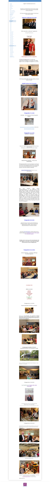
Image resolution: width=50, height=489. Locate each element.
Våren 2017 (11, 35)
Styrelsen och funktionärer (11, 14)
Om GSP (11, 7)
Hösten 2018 (11, 31)
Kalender (11, 4)
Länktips (11, 19)
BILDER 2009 (11, 52)
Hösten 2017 (11, 34)
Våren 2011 (11, 49)
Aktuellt (11, 3)
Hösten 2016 (11, 36)
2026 (10, 22)
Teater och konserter (12, 11)
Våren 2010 (11, 50)
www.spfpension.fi (25, 486)
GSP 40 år (11, 53)
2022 (10, 27)
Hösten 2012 (12, 45)
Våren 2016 (11, 37)
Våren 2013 (11, 44)
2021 (10, 28)
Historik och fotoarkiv (11, 21)
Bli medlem (11, 8)
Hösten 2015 (11, 38)
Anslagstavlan (11, 18)
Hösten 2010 (11, 51)
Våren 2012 (11, 46)
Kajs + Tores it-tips (12, 17)
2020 (10, 29)
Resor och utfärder (12, 10)
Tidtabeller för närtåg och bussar (12, 56)
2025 (10, 23)
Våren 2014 (11, 42)
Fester (10, 9)
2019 (10, 30)
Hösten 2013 (11, 43)
